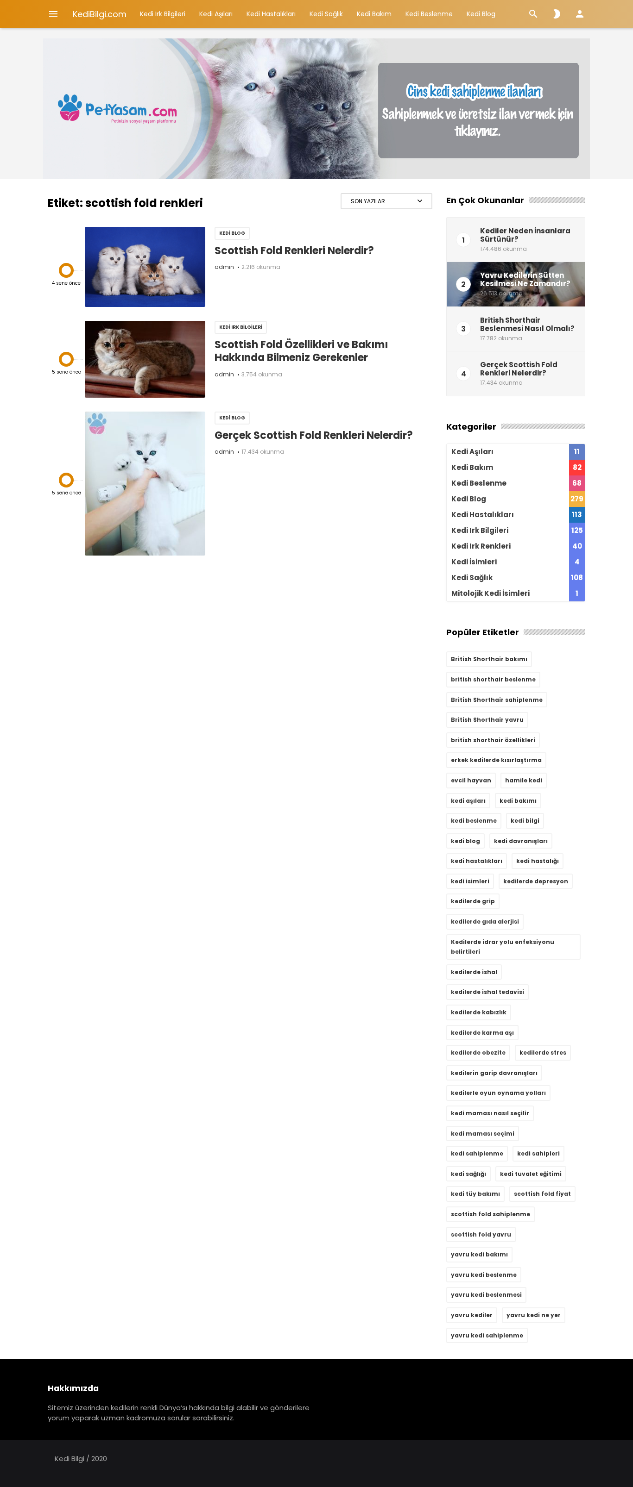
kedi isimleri (470, 881)
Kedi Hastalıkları (271, 14)
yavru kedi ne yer (533, 1315)
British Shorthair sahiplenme (497, 700)
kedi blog (465, 841)
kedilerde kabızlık (478, 1012)
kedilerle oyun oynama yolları (498, 1093)
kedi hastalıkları (476, 861)
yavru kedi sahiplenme (487, 1335)
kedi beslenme (474, 821)
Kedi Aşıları (216, 14)
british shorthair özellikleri (493, 740)
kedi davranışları (521, 841)
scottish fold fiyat (542, 1194)
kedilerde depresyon (535, 881)
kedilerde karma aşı (482, 1033)
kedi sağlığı (468, 1174)
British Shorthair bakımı (489, 659)
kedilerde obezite (478, 1052)
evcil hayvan (471, 780)
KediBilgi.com (100, 14)
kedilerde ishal (474, 972)
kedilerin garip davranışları (494, 1073)
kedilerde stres (542, 1052)
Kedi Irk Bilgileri (162, 14)
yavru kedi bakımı (479, 1254)
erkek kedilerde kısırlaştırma (496, 760)
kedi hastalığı (537, 861)
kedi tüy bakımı (475, 1194)
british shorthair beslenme (493, 679)
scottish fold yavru (481, 1234)
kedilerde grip (473, 901)
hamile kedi (523, 780)
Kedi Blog (481, 14)
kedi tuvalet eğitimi (531, 1174)
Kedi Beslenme (429, 14)
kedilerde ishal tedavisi (487, 992)
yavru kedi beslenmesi (486, 1295)
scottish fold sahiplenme (490, 1214)
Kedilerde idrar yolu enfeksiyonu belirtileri (502, 947)
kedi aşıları (468, 801)
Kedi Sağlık (326, 14)
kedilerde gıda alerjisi (485, 921)
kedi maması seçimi (482, 1133)
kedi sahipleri (538, 1153)
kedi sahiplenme (477, 1153)
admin (224, 267)
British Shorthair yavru (487, 720)
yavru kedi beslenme (484, 1275)
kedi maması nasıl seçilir (490, 1113)
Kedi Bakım (374, 14)
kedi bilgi (525, 821)
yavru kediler (472, 1315)
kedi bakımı (518, 801)
